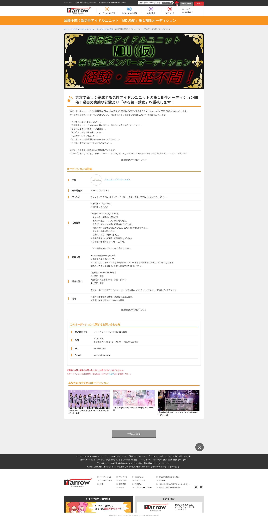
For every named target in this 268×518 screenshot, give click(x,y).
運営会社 (162, 481)
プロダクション (106, 481)
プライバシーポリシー (143, 488)
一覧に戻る (134, 433)
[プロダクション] (129, 10)
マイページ (123, 477)
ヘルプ (187, 9)
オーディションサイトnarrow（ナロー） (132, 515)
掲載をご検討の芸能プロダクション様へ (174, 484)
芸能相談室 (189, 12)
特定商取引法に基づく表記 (169, 477)
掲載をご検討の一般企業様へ (170, 488)
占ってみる (167, 3)
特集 (101, 484)
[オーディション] (107, 10)
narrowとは (139, 477)
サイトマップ (140, 481)
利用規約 (138, 484)
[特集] (151, 10)
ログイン (199, 3)
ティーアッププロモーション (117, 179)
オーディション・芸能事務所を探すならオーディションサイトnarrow (86, 2)
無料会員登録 (186, 3)
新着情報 (122, 484)
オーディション (106, 477)
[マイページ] (169, 10)
